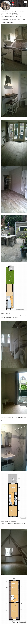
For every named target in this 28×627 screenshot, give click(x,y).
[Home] (6, 5)
